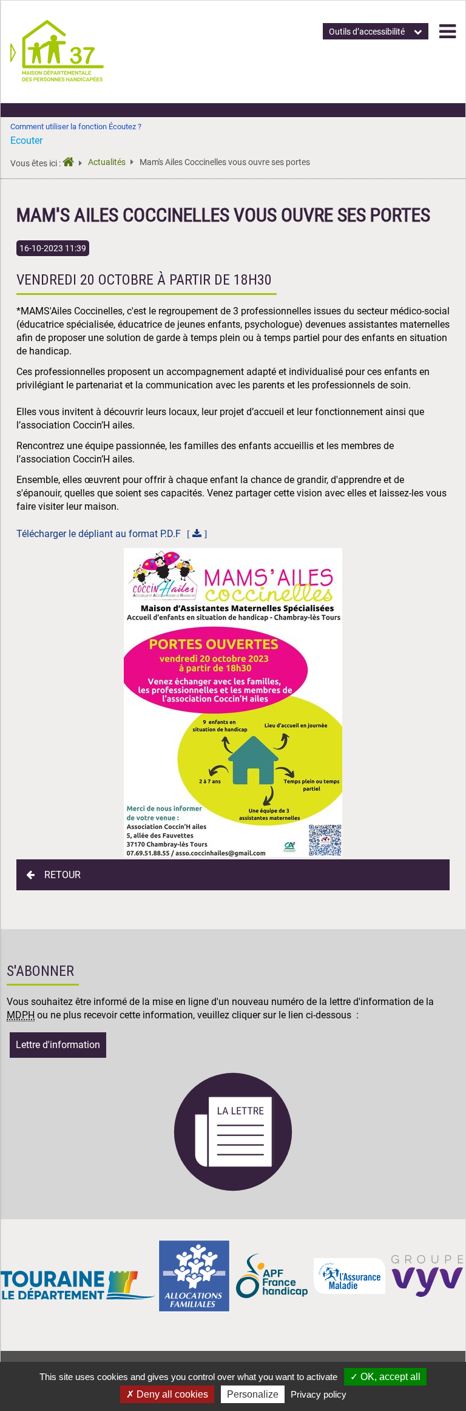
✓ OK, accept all (385, 1377)
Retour (62, 875)
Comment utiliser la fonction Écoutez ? (75, 126)
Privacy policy (318, 1394)
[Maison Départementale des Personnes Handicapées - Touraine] (57, 78)
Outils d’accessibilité (367, 31)
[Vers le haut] (442, 1344)
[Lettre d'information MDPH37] (233, 1189)
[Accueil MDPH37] (72, 163)
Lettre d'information (58, 1045)
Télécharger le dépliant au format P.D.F (98, 534)
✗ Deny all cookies (167, 1394)
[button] (447, 31)
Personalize (253, 1394)
